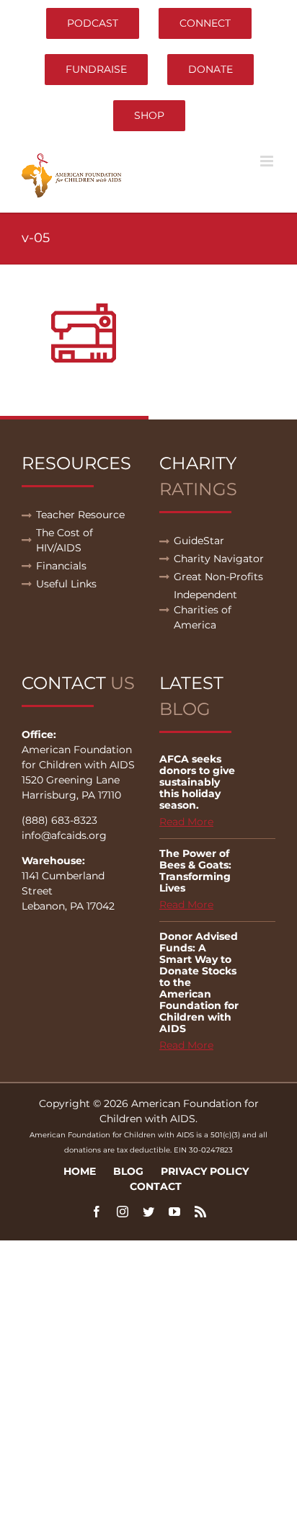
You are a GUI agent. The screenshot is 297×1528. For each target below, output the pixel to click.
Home (79, 1171)
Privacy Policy (205, 1171)
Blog (128, 1171)
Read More (186, 821)
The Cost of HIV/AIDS (64, 540)
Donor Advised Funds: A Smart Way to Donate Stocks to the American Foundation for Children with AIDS (199, 982)
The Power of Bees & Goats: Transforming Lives (195, 871)
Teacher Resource (80, 514)
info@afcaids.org (64, 835)
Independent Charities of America (205, 609)
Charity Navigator (219, 558)
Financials (61, 565)
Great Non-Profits (218, 576)
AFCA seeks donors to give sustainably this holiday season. (197, 782)
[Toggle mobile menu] (267, 161)
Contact (156, 1186)
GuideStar (199, 540)
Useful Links (66, 583)
